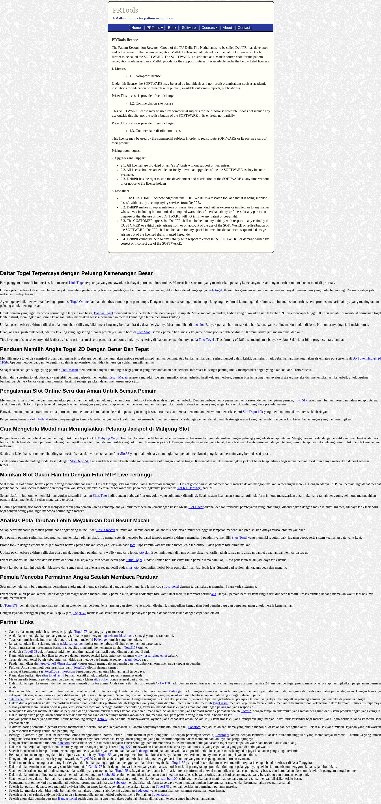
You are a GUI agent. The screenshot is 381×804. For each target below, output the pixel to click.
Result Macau (118, 377)
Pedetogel (101, 639)
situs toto (132, 567)
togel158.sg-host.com (60, 671)
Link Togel (76, 283)
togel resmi (220, 703)
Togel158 (130, 647)
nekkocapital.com (72, 643)
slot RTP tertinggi (189, 488)
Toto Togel (207, 339)
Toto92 (246, 711)
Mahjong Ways (108, 438)
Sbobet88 (108, 774)
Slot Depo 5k (79, 461)
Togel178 (11, 605)
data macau (16, 699)
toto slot (198, 324)
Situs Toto (100, 495)
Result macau (105, 530)
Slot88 (124, 453)
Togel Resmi (160, 794)
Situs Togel (239, 537)
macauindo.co (131, 659)
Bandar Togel (103, 313)
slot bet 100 (169, 778)
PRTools (125, 10)
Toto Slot (143, 332)
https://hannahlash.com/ (118, 635)
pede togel (215, 290)
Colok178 (163, 683)
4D (213, 594)
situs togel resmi (53, 675)
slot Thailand (39, 419)
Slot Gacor (196, 507)
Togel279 (125, 747)
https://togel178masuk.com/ (58, 663)
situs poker (101, 679)
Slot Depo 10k (253, 412)
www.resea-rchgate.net (151, 655)
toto (132, 545)
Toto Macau (69, 370)
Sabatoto (194, 727)
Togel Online (79, 302)
